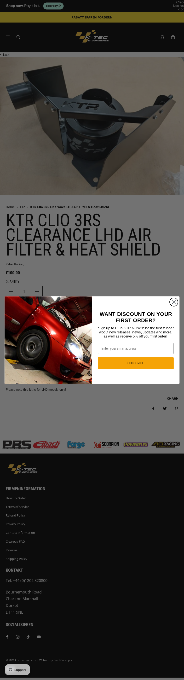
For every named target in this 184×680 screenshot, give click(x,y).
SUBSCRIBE (135, 363)
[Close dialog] (174, 302)
